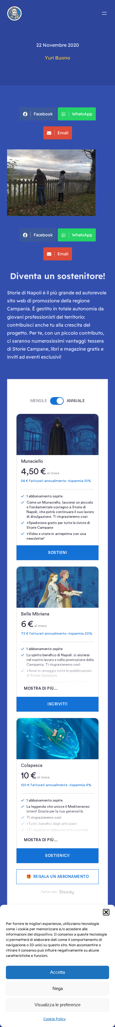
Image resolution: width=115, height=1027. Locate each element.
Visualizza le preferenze (57, 1004)
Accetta (57, 972)
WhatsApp (82, 114)
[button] (106, 912)
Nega (57, 988)
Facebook (43, 114)
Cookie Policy (54, 1019)
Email (63, 133)
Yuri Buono (57, 58)
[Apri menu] (104, 13)
